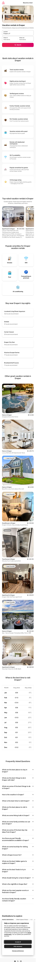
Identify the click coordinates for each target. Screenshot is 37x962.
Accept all (18, 942)
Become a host (28, 3)
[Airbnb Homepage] (3, 2)
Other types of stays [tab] (22, 919)
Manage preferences (18, 951)
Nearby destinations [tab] (8, 919)
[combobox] (17, 34)
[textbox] (9, 40)
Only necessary (18, 946)
